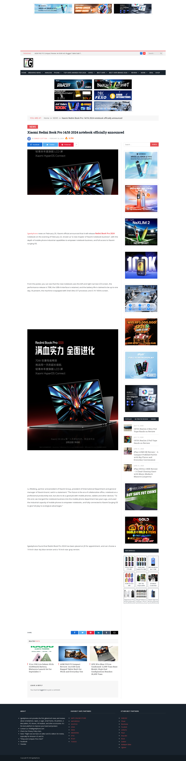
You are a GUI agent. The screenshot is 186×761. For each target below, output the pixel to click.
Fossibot (124, 727)
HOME (23, 72)
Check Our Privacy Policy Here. (31, 731)
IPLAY (73, 739)
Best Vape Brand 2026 (118, 72)
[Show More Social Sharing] (76, 145)
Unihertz (124, 730)
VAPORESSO (75, 721)
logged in (43, 690)
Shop (157, 72)
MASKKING (75, 733)
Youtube (23, 744)
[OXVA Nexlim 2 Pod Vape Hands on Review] (128, 439)
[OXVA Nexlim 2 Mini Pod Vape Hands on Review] (128, 427)
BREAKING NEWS (34, 72)
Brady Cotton (40, 138)
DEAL (151, 72)
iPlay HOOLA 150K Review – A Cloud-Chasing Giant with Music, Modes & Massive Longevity (146, 473)
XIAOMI (153, 419)
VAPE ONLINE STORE (78, 718)
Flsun (123, 733)
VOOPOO (74, 724)
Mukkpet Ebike (126, 744)
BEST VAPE (101, 72)
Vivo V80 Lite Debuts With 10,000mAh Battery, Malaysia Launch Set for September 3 (41, 668)
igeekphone (36, 758)
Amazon (48, 72)
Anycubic (124, 736)
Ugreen (123, 747)
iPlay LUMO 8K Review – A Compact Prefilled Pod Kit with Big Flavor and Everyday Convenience (146, 456)
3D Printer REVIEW (141, 419)
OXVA (73, 727)
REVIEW (134, 72)
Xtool (123, 739)
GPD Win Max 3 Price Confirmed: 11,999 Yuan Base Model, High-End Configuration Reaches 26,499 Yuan (104, 669)
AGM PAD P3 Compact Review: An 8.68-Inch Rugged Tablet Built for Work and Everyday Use (59, 53)
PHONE (57, 72)
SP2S (72, 736)
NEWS (32, 126)
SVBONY (124, 718)
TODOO (74, 742)
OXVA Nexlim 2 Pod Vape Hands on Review (145, 441)
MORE (143, 72)
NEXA (73, 730)
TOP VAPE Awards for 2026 (75, 72)
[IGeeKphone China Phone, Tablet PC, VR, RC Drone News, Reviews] (28, 62)
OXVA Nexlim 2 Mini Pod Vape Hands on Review (145, 430)
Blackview (124, 724)
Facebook (23, 741)
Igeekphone (32, 233)
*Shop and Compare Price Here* (31, 739)
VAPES (90, 72)
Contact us (24, 729)
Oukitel (123, 742)
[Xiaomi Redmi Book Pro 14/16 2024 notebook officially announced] (72, 172)
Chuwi (123, 721)
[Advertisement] (93, 32)
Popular (128, 419)
